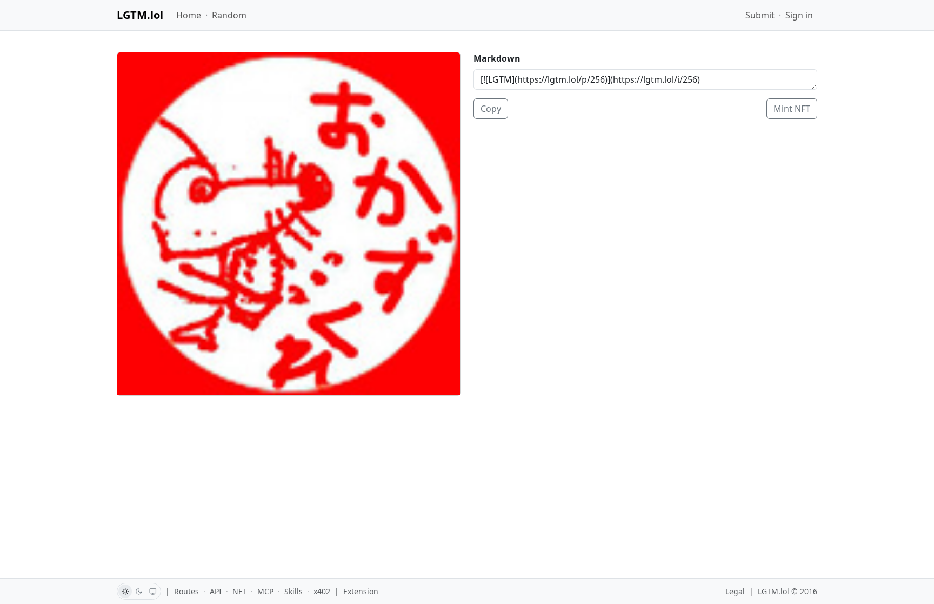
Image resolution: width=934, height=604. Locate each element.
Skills (293, 591)
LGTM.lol (140, 15)
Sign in (799, 15)
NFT (239, 591)
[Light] (125, 591)
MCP (265, 591)
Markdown (497, 58)
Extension (360, 591)
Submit (760, 15)
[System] (153, 591)
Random (229, 15)
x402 (321, 591)
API (216, 591)
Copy (491, 109)
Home (188, 15)
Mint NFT (791, 109)
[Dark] (139, 591)
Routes (186, 591)
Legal (735, 591)
